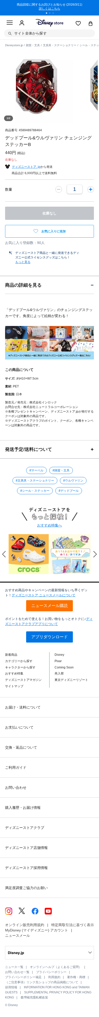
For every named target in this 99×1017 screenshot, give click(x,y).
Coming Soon (64, 667)
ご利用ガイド (15, 767)
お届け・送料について (23, 707)
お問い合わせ (15, 787)
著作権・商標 (76, 977)
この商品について (19, 370)
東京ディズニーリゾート (71, 680)
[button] (4, 554)
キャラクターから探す (20, 667)
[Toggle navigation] (9, 23)
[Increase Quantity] (90, 189)
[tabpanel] (49, 8)
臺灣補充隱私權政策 (34, 997)
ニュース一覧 (14, 967)
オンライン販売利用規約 (24, 925)
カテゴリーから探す (18, 661)
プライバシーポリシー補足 (23, 977)
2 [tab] (51, 13)
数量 (8, 189)
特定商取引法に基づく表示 (72, 925)
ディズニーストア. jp (26, 167)
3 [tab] (54, 13)
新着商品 (11, 655)
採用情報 (11, 987)
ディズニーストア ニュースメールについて (43, 595)
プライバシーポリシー (51, 972)
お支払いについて (19, 727)
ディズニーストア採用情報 (26, 868)
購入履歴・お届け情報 (23, 808)
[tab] (49, 285)
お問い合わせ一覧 (17, 972)
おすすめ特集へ (49, 525)
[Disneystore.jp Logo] (49, 23)
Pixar (58, 661)
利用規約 (54, 977)
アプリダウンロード (49, 637)
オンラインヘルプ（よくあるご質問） (56, 967)
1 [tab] (48, 13)
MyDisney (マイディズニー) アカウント (36, 930)
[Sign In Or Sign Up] (22, 23)
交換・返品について (21, 747)
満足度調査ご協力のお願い (26, 888)
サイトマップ (14, 686)
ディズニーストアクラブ (24, 828)
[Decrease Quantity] (58, 189)
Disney (59, 655)
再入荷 (59, 673)
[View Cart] (91, 24)
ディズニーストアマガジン (23, 680)
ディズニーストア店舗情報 (26, 848)
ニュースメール (17, 935)
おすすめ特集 (14, 673)
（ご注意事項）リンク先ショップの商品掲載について (41, 982)
